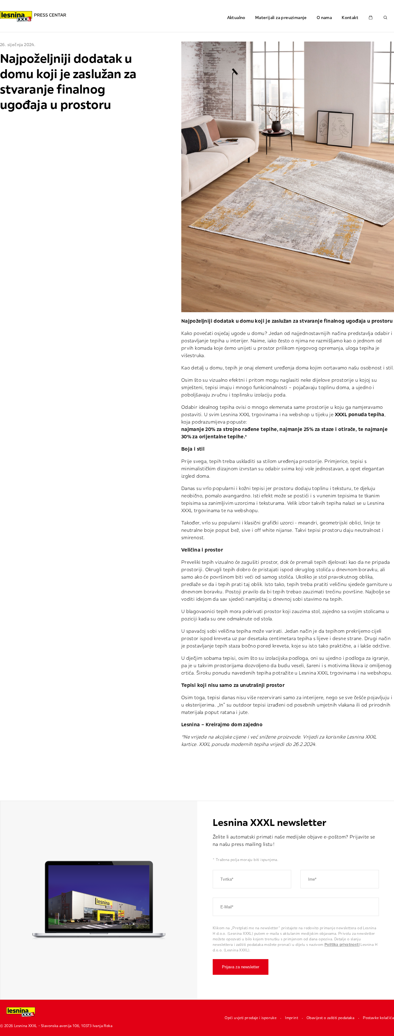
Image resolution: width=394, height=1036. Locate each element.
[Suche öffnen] (385, 17)
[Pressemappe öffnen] (370, 17)
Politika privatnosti (342, 944)
